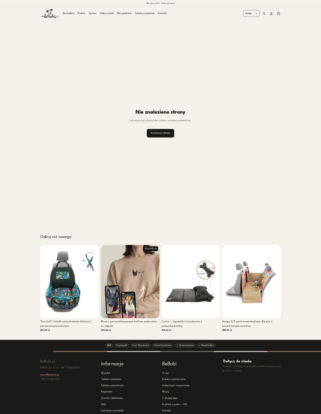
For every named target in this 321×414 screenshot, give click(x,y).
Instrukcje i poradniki (112, 410)
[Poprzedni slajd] (45, 281)
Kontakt (166, 410)
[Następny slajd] (94, 281)
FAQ (103, 404)
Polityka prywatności (112, 385)
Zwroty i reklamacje (112, 398)
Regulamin (106, 392)
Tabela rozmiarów (111, 379)
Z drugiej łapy (170, 398)
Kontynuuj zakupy (160, 133)
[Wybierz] (94, 313)
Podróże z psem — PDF (174, 404)
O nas (165, 373)
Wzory (165, 392)
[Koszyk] (278, 13)
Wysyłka (105, 373)
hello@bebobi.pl (50, 375)
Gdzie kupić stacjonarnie (175, 385)
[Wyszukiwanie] (264, 13)
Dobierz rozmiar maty (174, 379)
